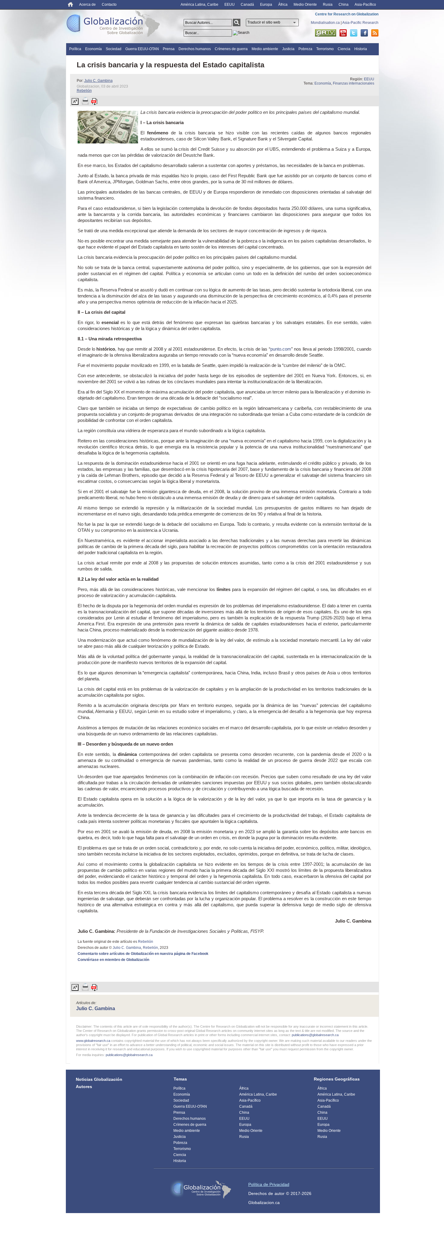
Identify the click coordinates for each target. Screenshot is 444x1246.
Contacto (109, 4)
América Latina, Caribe (199, 4)
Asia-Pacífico (365, 4)
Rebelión (84, 90)
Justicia (288, 49)
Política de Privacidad (268, 1184)
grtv (325, 33)
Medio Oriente (305, 4)
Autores (84, 1086)
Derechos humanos (195, 49)
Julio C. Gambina (98, 81)
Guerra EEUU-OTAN (142, 49)
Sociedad (113, 49)
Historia (360, 49)
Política (75, 49)
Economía (93, 49)
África (283, 4)
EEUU (229, 4)
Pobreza (305, 49)
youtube (343, 33)
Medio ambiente (265, 49)
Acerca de (87, 4)
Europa (266, 4)
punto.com (280, 349)
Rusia (328, 4)
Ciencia (344, 49)
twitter (353, 33)
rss (374, 33)
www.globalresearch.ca (93, 1040)
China (344, 4)
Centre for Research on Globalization (346, 14)
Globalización (114, 25)
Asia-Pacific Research (360, 23)
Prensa (169, 49)
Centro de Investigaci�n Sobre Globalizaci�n (200, 1189)
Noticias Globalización (99, 1079)
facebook (364, 33)
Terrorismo (325, 49)
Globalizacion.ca (264, 1202)
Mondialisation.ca (325, 23)
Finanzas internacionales (353, 83)
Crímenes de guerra (231, 49)
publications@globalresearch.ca (315, 1035)
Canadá (247, 4)
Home (70, 4)
